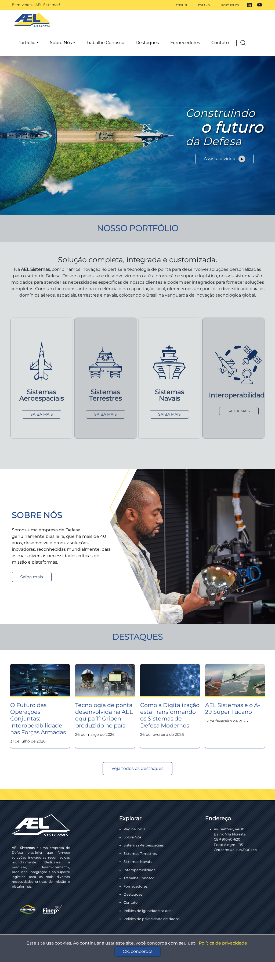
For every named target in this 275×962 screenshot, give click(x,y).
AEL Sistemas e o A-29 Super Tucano (232, 708)
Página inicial (135, 829)
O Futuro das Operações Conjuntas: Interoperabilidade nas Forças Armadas (38, 719)
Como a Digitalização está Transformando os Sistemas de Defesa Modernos (170, 715)
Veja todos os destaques (137, 768)
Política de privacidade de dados (151, 919)
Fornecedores (185, 42)
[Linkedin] (249, 5)
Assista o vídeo (220, 158)
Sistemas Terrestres (140, 853)
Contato (220, 42)
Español (204, 5)
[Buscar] (243, 43)
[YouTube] (259, 5)
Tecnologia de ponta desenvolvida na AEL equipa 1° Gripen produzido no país (104, 715)
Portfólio (26, 42)
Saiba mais (31, 576)
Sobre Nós (61, 42)
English (182, 5)
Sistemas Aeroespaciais (144, 845)
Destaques (147, 42)
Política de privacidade (223, 943)
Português (230, 5)
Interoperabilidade (140, 870)
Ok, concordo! (137, 951)
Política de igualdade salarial (148, 911)
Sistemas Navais (137, 861)
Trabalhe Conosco (105, 42)
